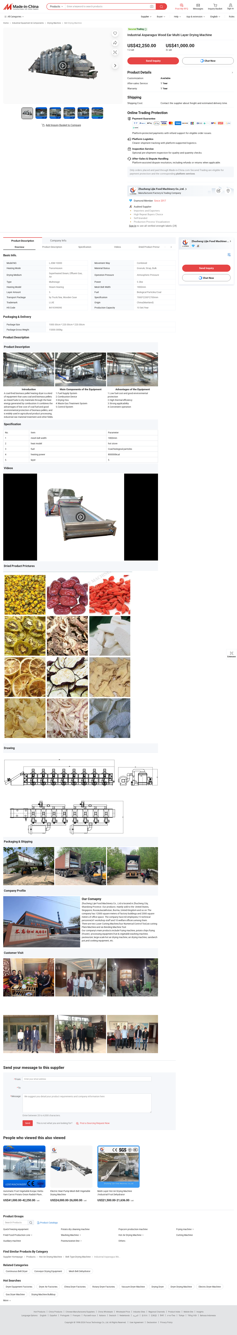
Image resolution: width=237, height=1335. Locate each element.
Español (53, 1315)
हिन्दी (162, 1315)
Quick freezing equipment (16, 1229)
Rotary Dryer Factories (103, 1286)
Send (27, 1123)
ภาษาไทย (171, 1315)
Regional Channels (156, 1311)
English (43, 1315)
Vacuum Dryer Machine (133, 1286)
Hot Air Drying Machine (129, 1234)
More (6, 1300)
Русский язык (90, 1315)
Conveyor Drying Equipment (48, 1271)
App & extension (194, 16)
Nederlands (125, 1315)
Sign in (230, 8)
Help (176, 16)
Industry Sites (139, 1311)
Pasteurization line (70, 1240)
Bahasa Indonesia (208, 1315)
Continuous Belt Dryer (17, 1271)
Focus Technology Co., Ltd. (97, 1322)
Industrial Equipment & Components (28, 23)
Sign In (132, 225)
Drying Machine (54, 23)
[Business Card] (229, 254)
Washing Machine (70, 1234)
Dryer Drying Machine (181, 1286)
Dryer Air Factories (48, 1286)
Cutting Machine (184, 1234)
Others (121, 1240)
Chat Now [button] (210, 60)
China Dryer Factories (75, 1286)
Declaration (152, 1322)
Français (76, 1315)
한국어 (145, 1315)
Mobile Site (188, 1311)
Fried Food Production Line (16, 1234)
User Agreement (136, 1322)
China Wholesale (105, 1311)
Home (6, 23)
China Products (55, 1311)
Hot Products (39, 1311)
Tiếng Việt (192, 1315)
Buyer (160, 16)
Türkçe (181, 1315)
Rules (231, 16)
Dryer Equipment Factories (19, 1286)
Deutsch (112, 1315)
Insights (200, 1311)
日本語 (154, 1315)
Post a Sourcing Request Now (93, 1123)
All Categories (14, 16)
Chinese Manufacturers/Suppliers (80, 1311)
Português (64, 1315)
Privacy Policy (166, 1322)
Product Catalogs (49, 1222)
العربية (135, 1315)
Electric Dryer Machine (210, 1286)
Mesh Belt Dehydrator (79, 1271)
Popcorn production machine (133, 1229)
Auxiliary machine (12, 1240)
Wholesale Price (123, 1311)
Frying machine (184, 1229)
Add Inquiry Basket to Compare (63, 125)
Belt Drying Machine (73, 23)
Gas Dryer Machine (15, 1294)
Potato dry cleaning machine (75, 1229)
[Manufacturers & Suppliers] (20, 6)
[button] (165, 247)
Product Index (174, 1311)
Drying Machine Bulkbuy (43, 1294)
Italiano (102, 1315)
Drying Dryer (158, 1286)
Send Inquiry (153, 60)
